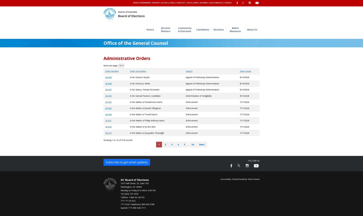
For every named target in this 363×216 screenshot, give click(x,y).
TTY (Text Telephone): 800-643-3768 (137, 204)
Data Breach (216, 2)
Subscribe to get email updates (127, 162)
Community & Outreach (184, 30)
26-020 (108, 126)
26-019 (108, 133)
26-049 (108, 77)
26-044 (108, 114)
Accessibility (226, 179)
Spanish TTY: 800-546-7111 (133, 208)
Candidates (202, 29)
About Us (252, 29)
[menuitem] (150, 30)
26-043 (108, 108)
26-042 (108, 102)
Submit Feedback (240, 179)
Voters (150, 29)
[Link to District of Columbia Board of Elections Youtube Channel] (256, 165)
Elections (219, 29)
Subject (189, 71)
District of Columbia (124, 14)
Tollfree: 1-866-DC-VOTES (132, 197)
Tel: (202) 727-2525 (129, 193)
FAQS (172, 2)
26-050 (108, 96)
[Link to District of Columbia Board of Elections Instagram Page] (247, 165)
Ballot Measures (235, 30)
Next (202, 144)
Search (228, 2)
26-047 (108, 89)
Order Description (138, 71)
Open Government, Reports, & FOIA (150, 2)
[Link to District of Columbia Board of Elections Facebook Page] (231, 165)
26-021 (108, 120)
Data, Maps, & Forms (197, 2)
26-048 (108, 83)
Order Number (112, 71)
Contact (180, 2)
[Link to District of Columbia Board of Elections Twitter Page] (238, 165)
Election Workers (165, 30)
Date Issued (245, 71)
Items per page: (111, 65)
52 (193, 144)
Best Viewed (254, 179)
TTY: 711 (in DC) (128, 200)
